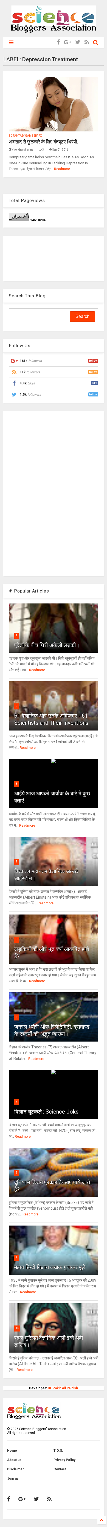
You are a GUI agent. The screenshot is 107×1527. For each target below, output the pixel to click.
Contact (60, 1469)
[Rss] (87, 42)
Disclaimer (15, 1469)
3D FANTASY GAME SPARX (25, 135)
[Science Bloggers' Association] (53, 30)
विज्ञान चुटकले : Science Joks (46, 1111)
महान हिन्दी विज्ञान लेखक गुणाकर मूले (49, 1267)
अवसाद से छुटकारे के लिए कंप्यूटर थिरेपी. (43, 142)
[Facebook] (58, 42)
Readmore (62, 169)
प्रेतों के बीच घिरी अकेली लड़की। (47, 645)
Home (12, 1451)
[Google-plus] (67, 42)
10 (17, 1328)
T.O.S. (58, 1451)
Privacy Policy (64, 1460)
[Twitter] (77, 42)
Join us (13, 1478)
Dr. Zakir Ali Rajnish (63, 1388)
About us (14, 1460)
